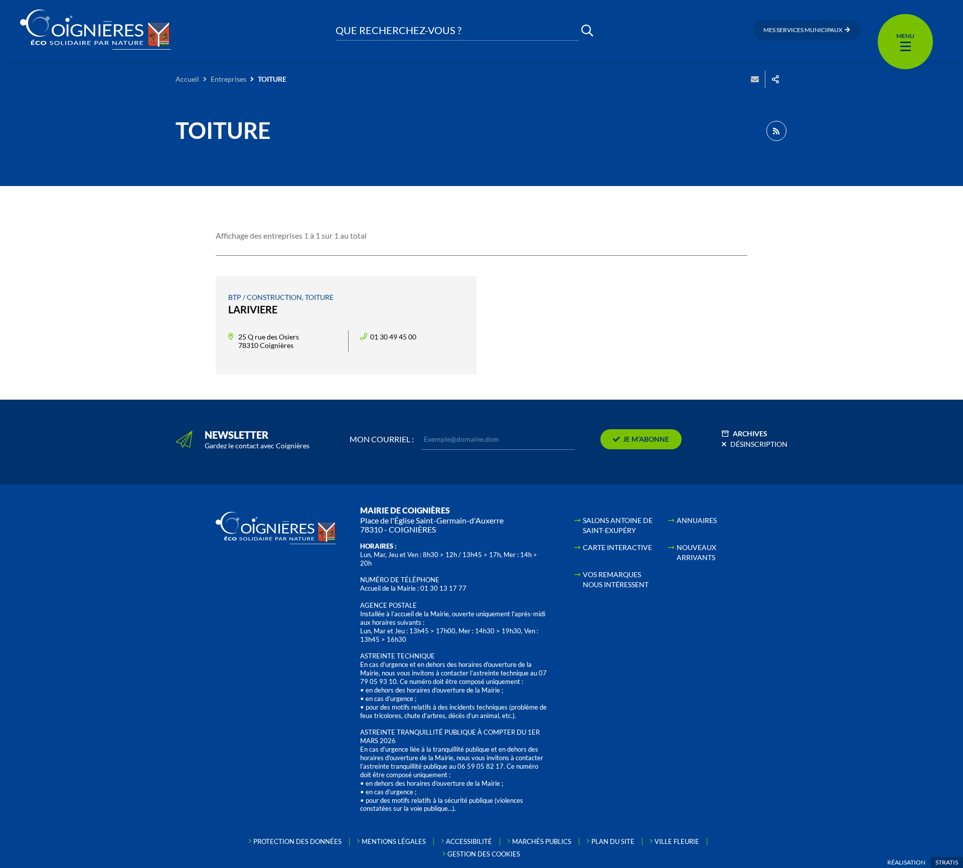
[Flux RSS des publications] (776, 131)
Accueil (187, 79)
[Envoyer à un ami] (755, 79)
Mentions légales (394, 841)
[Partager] (775, 79)
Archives (750, 433)
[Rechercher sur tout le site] (587, 30)
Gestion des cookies (483, 854)
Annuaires (697, 520)
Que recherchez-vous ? (398, 30)
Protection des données (297, 841)
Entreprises (228, 79)
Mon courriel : (382, 439)
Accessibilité (469, 841)
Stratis (946, 862)
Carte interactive (617, 547)
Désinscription (758, 444)
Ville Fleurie (677, 841)
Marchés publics (541, 841)
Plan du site (612, 841)
